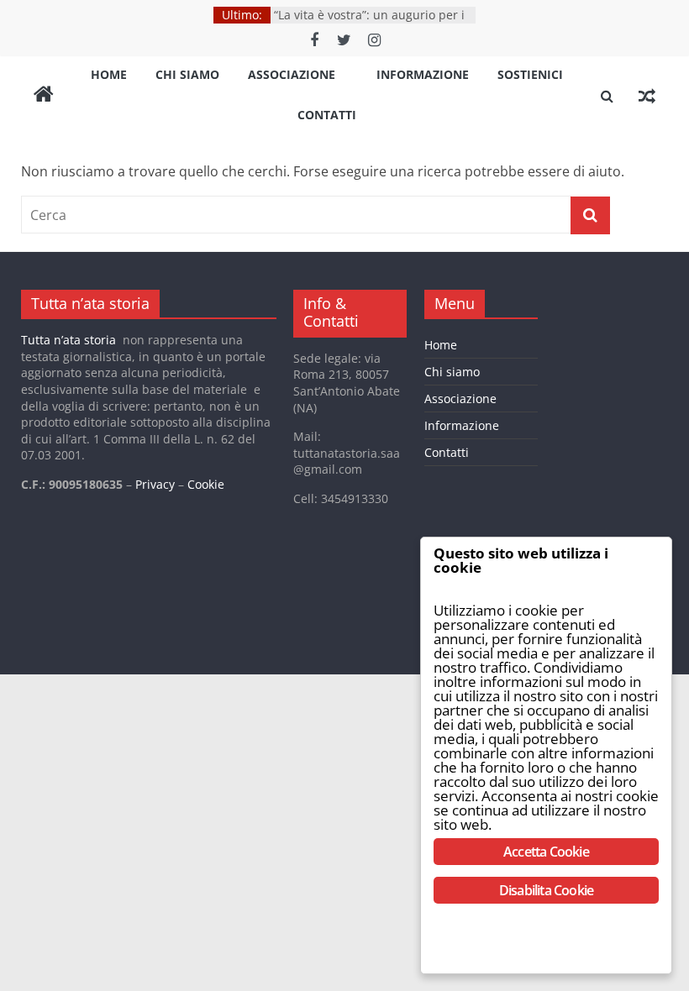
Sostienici (530, 74)
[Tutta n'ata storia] (43, 96)
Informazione (422, 74)
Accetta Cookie (546, 851)
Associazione (291, 74)
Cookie (205, 484)
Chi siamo (187, 74)
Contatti (326, 115)
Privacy (155, 484)
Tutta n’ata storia (68, 340)
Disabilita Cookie (546, 890)
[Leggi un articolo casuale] (647, 95)
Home (109, 74)
